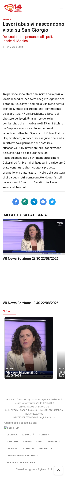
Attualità (28, 434)
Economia (12, 441)
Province (54, 441)
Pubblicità (45, 448)
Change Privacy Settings (22, 455)
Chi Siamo (12, 448)
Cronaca (11, 434)
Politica (44, 434)
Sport (40, 441)
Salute (27, 441)
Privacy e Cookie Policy (20, 462)
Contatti (28, 448)
